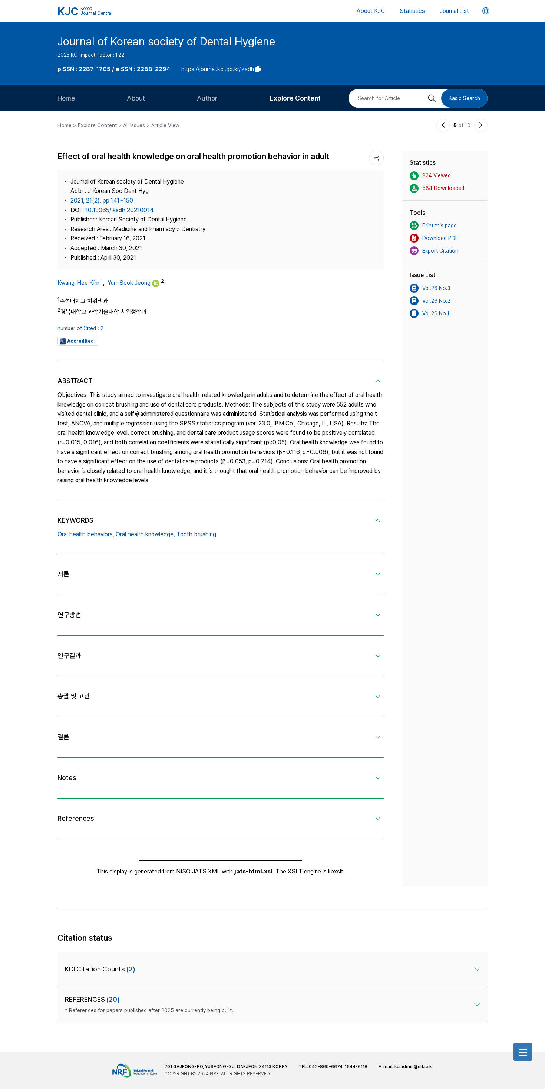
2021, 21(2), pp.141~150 (101, 200)
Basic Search (464, 98)
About (136, 98)
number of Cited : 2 (80, 328)
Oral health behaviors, (85, 534)
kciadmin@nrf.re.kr (413, 1066)
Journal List (454, 10)
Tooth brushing (196, 534)
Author (207, 98)
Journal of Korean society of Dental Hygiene (166, 41)
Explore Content (295, 98)
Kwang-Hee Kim (78, 282)
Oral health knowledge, (145, 534)
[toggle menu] (522, 1052)
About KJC (371, 10)
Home (66, 98)
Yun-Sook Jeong (129, 282)
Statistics (412, 10)
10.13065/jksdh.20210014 (119, 210)
